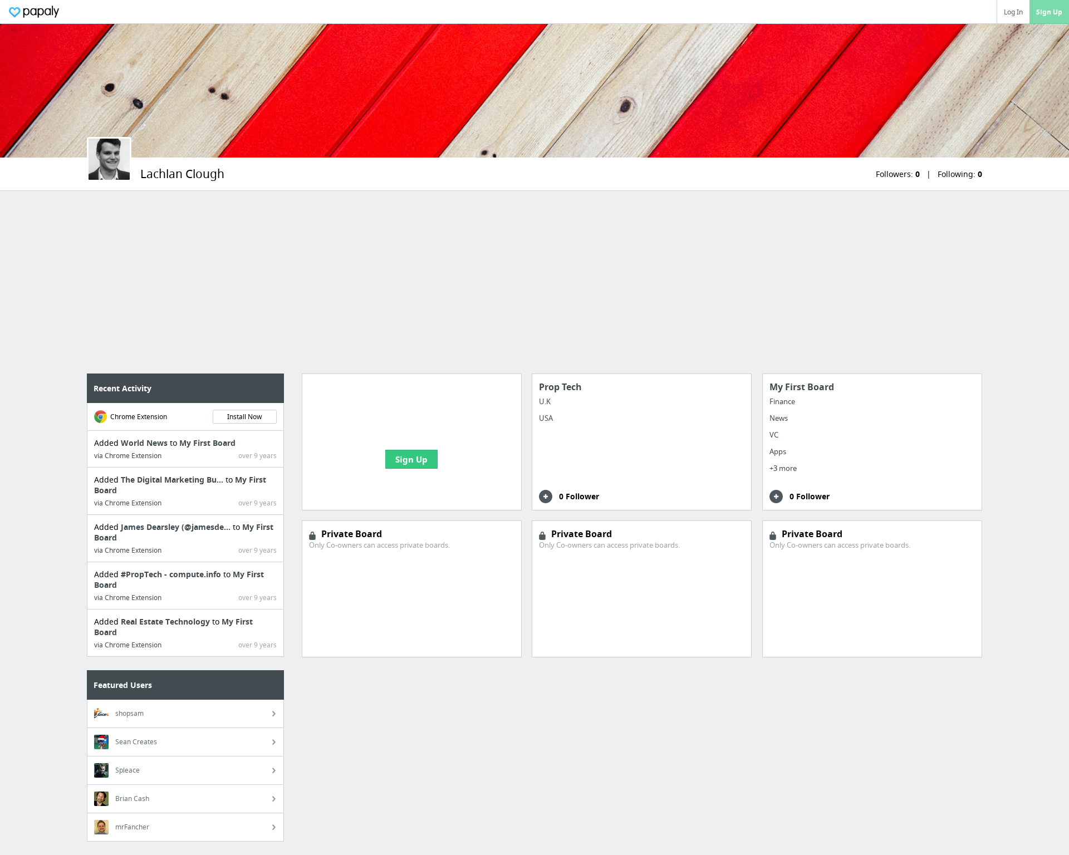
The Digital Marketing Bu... (173, 479)
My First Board (207, 443)
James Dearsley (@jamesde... (177, 527)
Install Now (244, 416)
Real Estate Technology (166, 621)
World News (145, 443)
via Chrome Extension (127, 455)
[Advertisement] (534, 282)
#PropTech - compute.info (172, 574)
